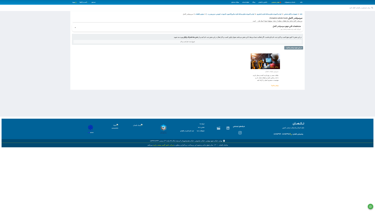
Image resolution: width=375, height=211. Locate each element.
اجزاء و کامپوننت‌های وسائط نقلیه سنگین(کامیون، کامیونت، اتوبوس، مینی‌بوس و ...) (230, 14)
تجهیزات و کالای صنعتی (290, 14)
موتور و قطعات (199, 14)
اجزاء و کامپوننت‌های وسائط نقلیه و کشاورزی (269, 14)
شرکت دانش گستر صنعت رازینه (163, 145)
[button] (187, 8)
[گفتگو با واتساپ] (370, 206)
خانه (301, 14)
